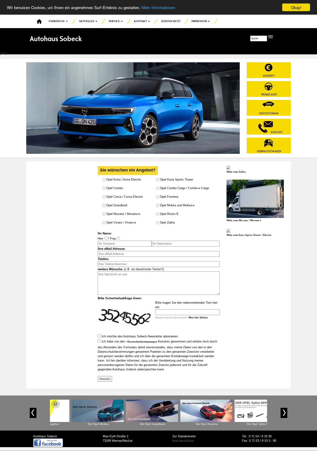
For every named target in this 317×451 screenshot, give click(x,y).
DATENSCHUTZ (170, 21)
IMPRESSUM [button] (199, 21)
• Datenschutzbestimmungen (141, 341)
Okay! (296, 7)
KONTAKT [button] (141, 21)
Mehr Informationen (158, 7)
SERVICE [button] (114, 21)
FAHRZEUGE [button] (57, 21)
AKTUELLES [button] (87, 21)
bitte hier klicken (183, 440)
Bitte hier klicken (198, 317)
